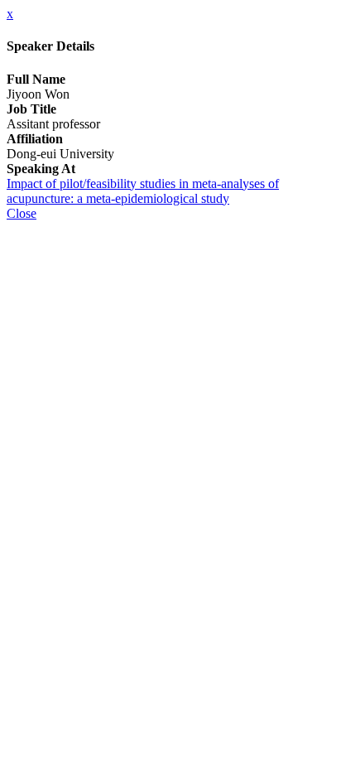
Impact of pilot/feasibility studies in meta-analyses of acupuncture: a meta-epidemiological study (143, 190)
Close (21, 213)
